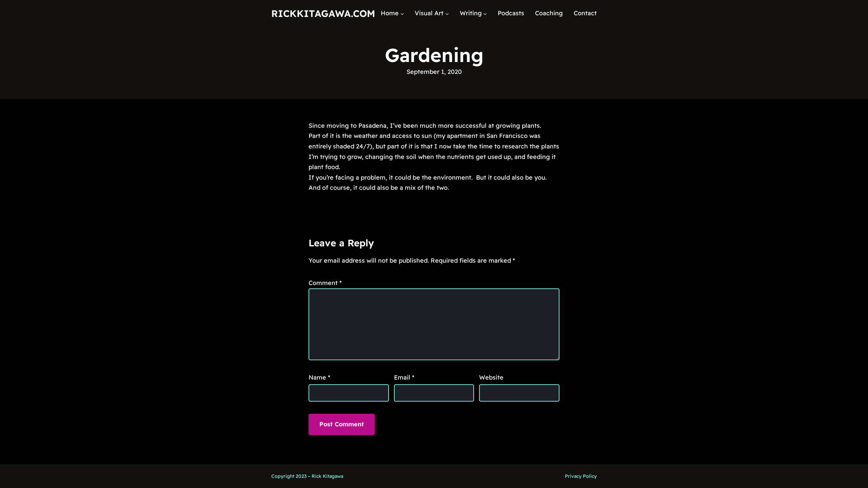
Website (491, 377)
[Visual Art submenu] (447, 13)
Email (404, 377)
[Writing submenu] (485, 13)
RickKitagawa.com (323, 13)
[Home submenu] (402, 13)
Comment (325, 283)
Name (319, 377)
